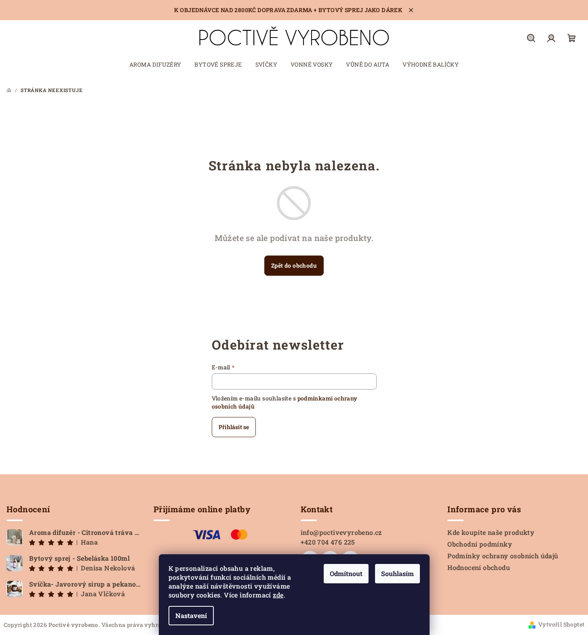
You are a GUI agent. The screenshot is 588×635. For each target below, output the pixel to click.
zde (278, 595)
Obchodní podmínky (479, 544)
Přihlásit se (234, 427)
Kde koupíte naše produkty (490, 532)
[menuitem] (155, 64)
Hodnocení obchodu (478, 567)
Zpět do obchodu (294, 265)
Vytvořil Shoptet (561, 624)
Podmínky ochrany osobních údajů (502, 555)
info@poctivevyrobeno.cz (341, 532)
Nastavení (191, 615)
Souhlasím (397, 573)
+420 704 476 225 (328, 542)
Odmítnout (346, 573)
